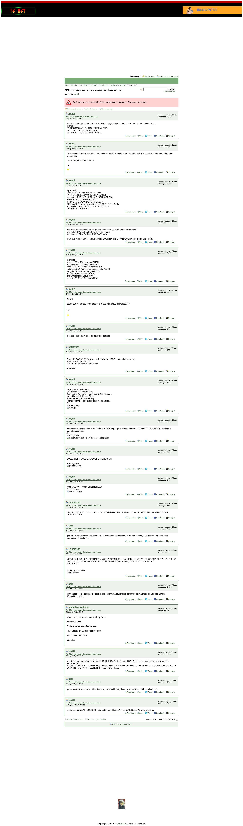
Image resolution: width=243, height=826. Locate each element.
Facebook (160, 136)
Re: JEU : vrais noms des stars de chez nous (83, 147)
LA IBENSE (74, 502)
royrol (76, 94)
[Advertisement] (121, 38)
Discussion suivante (75, 719)
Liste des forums (73, 109)
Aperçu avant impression (122, 724)
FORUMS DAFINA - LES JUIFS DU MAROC (99, 85)
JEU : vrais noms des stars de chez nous (82, 116)
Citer (141, 136)
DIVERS (122, 85)
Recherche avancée (169, 91)
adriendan (73, 346)
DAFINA (122, 824)
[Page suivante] (177, 720)
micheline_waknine (78, 607)
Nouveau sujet (107, 109)
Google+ (171, 136)
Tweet (150, 136)
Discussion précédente (96, 719)
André (71, 143)
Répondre (131, 136)
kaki (70, 525)
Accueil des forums (72, 85)
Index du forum (91, 109)
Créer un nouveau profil (168, 76)
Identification (150, 76)
